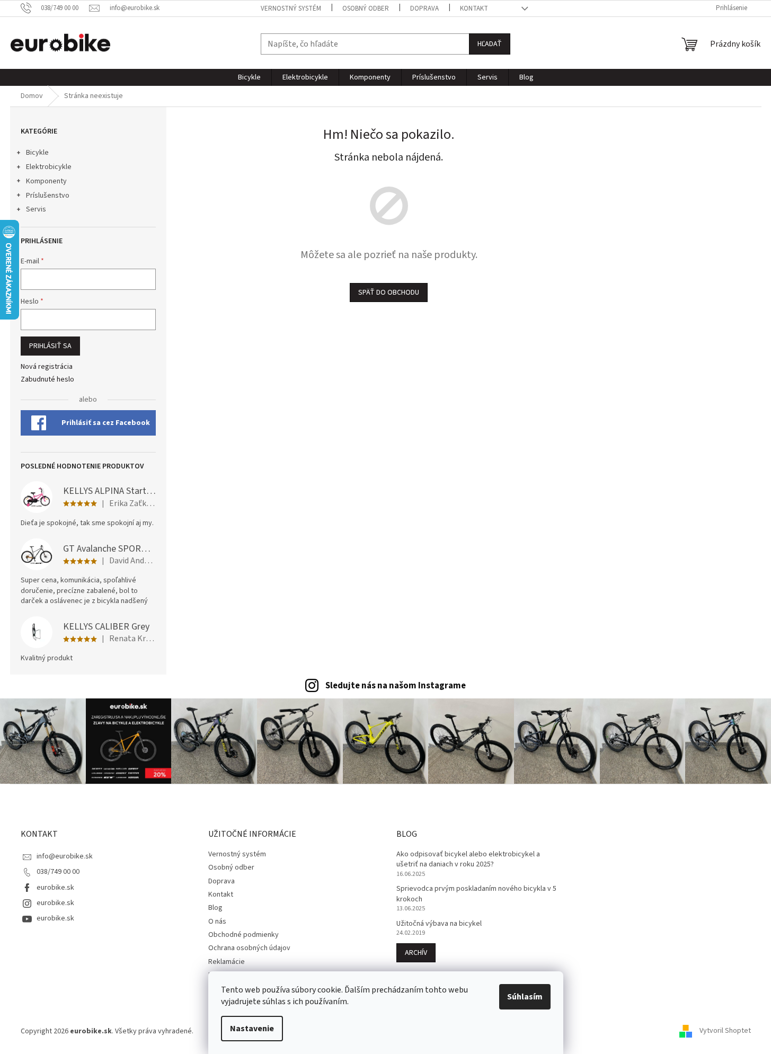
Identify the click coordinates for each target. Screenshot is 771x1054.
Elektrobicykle (49, 167)
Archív (416, 952)
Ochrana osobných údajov (249, 948)
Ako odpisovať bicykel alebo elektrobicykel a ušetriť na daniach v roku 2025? (468, 859)
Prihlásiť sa (50, 346)
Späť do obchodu (388, 292)
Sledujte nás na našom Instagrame (395, 685)
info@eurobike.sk (65, 856)
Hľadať (489, 44)
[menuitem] (249, 77)
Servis (36, 209)
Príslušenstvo (47, 195)
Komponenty (46, 181)
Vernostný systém (291, 8)
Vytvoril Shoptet (725, 1031)
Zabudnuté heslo (47, 380)
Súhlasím (525, 997)
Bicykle (37, 152)
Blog (215, 907)
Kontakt (474, 8)
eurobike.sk (55, 887)
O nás (217, 921)
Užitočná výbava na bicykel (439, 924)
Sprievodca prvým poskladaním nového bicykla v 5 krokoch (476, 894)
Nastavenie (252, 1028)
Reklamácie (226, 961)
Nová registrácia (47, 367)
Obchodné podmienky (243, 934)
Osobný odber (365, 8)
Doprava (424, 8)
